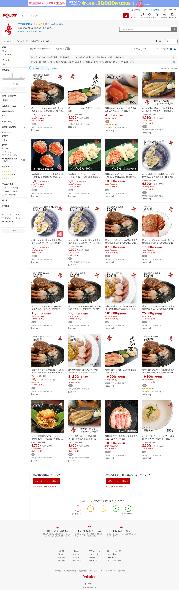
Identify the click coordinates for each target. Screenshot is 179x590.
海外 (9, 132)
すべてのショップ (7, 41)
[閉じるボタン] (174, 57)
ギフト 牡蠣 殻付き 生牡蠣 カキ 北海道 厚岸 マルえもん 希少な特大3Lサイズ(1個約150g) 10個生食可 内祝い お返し (158, 177)
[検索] (126, 15)
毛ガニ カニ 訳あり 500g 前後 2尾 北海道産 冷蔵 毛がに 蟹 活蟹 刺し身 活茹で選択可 (84, 309)
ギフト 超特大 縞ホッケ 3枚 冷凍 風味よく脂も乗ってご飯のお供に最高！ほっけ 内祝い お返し (157, 111)
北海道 (5, 100)
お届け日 (5, 145)
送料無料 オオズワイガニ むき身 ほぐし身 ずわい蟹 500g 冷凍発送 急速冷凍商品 (84, 177)
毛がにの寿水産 (25, 24)
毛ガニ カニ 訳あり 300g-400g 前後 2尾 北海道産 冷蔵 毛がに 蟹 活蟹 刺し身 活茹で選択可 (47, 309)
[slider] (2, 79)
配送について (37, 31)
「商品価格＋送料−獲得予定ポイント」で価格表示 (46, 49)
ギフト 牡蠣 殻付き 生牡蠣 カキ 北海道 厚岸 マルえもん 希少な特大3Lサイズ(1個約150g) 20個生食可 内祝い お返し (84, 243)
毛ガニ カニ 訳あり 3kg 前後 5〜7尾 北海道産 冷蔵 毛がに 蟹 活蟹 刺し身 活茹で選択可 (47, 372)
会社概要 (21, 31)
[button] (170, 10)
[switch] (23, 160)
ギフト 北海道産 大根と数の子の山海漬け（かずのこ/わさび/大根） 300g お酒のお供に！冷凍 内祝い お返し (158, 439)
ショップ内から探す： (129, 29)
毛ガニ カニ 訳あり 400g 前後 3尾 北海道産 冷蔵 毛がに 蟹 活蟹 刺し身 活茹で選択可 (158, 309)
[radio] (3, 51)
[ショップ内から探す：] (174, 29)
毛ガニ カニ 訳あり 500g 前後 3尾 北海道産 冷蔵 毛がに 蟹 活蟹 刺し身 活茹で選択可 (121, 243)
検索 (14, 89)
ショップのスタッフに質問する (46, 481)
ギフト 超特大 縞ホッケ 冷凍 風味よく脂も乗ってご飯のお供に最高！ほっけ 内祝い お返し (84, 439)
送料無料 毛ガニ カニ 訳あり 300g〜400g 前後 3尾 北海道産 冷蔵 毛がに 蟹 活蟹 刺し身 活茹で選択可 (84, 372)
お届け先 (5, 136)
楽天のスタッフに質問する (118, 481)
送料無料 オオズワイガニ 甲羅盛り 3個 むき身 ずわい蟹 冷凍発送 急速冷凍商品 (47, 177)
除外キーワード (7, 221)
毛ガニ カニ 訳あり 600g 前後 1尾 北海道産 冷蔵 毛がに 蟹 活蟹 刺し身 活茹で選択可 (158, 372)
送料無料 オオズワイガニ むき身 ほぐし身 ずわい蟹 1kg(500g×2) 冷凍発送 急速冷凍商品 (120, 177)
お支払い (28, 31)
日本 (3, 116)
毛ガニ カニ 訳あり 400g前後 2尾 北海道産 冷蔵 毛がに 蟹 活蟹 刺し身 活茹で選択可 (158, 243)
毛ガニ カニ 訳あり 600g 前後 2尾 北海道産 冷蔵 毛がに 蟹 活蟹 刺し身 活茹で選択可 (47, 111)
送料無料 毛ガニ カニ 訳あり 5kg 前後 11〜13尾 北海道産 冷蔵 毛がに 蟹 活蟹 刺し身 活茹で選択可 (121, 309)
